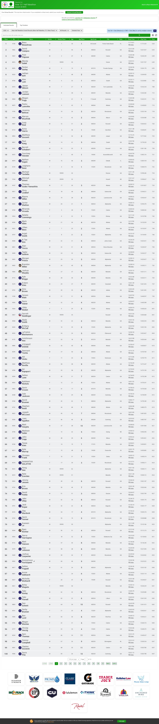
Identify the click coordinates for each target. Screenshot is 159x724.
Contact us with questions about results (72, 19)
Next (107, 663)
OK (155, 31)
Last (114, 663)
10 (98, 663)
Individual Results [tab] (8, 25)
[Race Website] (8, 4)
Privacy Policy (51, 721)
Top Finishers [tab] (24, 25)
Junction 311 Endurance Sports (85, 18)
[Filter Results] (153, 35)
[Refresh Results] (156, 35)
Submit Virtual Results (74, 12)
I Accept (121, 721)
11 (103, 663)
